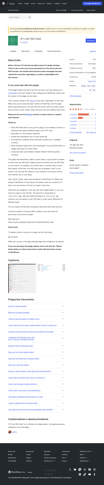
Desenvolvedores (50, 458)
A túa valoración (76, 132)
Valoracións (25, 51)
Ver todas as (91, 132)
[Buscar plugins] (30, 17)
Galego (30, 472)
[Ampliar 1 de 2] (33, 267)
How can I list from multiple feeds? (21, 352)
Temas (28, 454)
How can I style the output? (18, 365)
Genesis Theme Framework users (20, 346)
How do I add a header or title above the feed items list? (29, 371)
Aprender (47, 451)
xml (94, 90)
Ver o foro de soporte (78, 152)
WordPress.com (86, 451)
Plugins (28, 458)
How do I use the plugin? (17, 306)
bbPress (83, 458)
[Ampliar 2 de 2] (62, 267)
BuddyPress (85, 461)
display (84, 86)
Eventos (64, 454)
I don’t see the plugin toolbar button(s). (23, 384)
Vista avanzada (75, 96)
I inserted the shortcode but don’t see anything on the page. (31, 332)
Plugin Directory (13, 10)
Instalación (38, 51)
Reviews (29, 114)
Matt (82, 454)
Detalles (13, 51)
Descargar (91, 40)
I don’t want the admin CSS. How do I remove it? (26, 378)
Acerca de (11, 451)
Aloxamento (12, 458)
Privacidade (12, 461)
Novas (10, 454)
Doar (64, 458)
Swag (64, 461)
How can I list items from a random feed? (23, 359)
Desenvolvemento (54, 51)
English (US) (92, 81)
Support (33, 101)
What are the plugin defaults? (19, 313)
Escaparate (30, 451)
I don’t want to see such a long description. (24, 390)
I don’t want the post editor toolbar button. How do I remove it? (32, 325)
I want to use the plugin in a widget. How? (24, 319)
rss (90, 90)
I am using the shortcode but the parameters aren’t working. (30, 409)
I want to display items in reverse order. (23, 403)
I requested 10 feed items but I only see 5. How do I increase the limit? (21, 338)
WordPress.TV (49, 461)
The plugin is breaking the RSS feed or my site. (25, 397)
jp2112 (25, 42)
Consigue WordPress (92, 3)
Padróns (29, 461)
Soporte (93, 51)
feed (89, 86)
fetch (93, 86)
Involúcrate (65, 451)
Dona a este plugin (76, 173)
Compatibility (13, 93)
